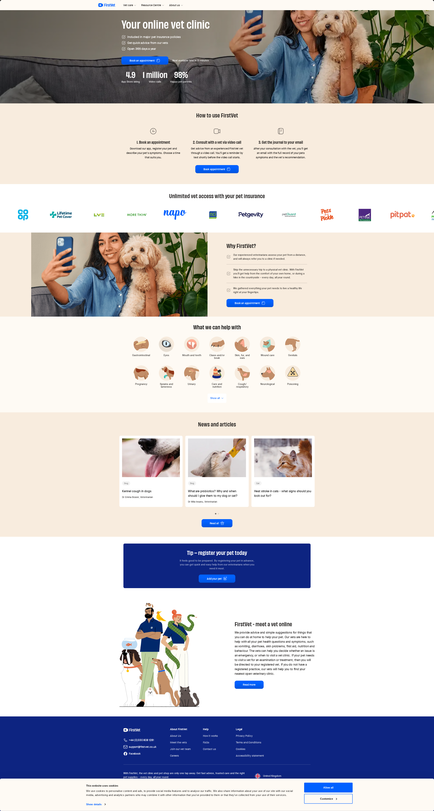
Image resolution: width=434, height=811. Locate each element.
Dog (126, 483)
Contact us (209, 749)
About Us (175, 736)
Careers (174, 755)
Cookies (240, 749)
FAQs (206, 742)
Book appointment (214, 169)
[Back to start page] (106, 5)
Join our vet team (180, 749)
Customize (326, 798)
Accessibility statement (250, 755)
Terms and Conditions (248, 742)
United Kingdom (272, 776)
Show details (94, 804)
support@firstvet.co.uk (142, 747)
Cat (258, 483)
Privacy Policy (244, 736)
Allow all (328, 787)
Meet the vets (178, 742)
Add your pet (214, 578)
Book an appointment (142, 60)
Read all (214, 523)
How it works (210, 736)
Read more (249, 684)
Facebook (135, 753)
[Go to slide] (215, 513)
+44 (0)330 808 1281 (141, 740)
